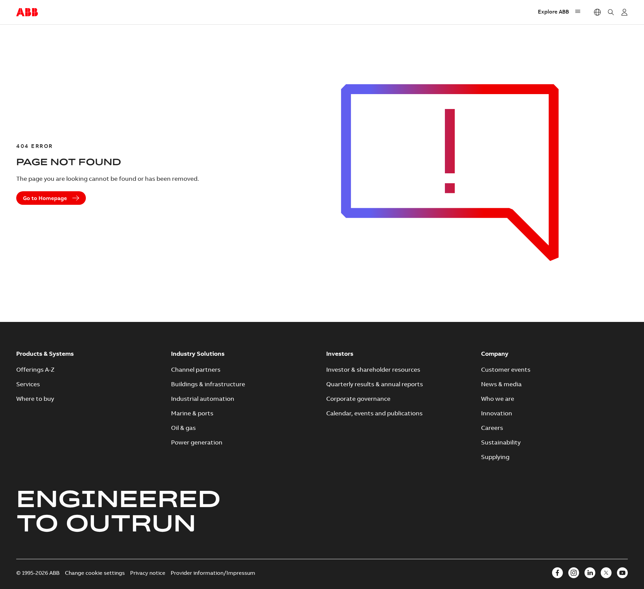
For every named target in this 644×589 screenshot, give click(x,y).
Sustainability (501, 442)
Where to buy (35, 398)
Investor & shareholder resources (373, 369)
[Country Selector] (597, 12)
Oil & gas (183, 428)
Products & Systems (45, 353)
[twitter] (606, 572)
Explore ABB (553, 11)
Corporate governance (358, 398)
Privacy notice (147, 572)
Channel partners (195, 369)
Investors (339, 353)
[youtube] (622, 572)
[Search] (610, 12)
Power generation (196, 442)
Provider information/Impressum (213, 572)
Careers (492, 428)
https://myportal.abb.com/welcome (624, 12)
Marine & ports (192, 413)
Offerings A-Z (35, 369)
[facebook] (557, 572)
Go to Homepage (45, 198)
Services (28, 384)
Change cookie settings (95, 572)
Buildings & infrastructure (208, 384)
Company (494, 353)
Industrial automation (202, 398)
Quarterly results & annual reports (374, 384)
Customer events (505, 369)
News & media (501, 384)
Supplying (495, 457)
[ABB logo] (27, 12)
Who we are (497, 398)
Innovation (496, 413)
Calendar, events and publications (374, 413)
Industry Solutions (197, 353)
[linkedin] (590, 572)
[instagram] (573, 572)
